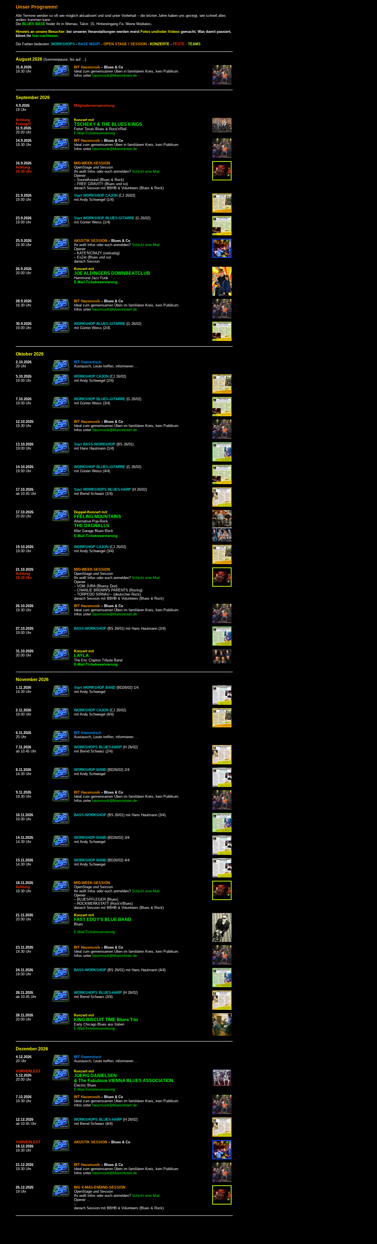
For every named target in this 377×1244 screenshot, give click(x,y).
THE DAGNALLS (91, 525)
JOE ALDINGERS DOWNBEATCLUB (112, 273)
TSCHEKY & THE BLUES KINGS (108, 124)
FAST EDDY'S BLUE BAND (102, 919)
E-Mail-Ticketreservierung (94, 133)
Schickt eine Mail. (146, 171)
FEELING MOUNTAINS (97, 516)
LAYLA (81, 655)
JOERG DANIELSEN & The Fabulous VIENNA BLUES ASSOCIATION (123, 1078)
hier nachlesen (44, 36)
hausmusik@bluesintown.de (114, 75)
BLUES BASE (33, 24)
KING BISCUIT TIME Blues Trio (106, 1019)
